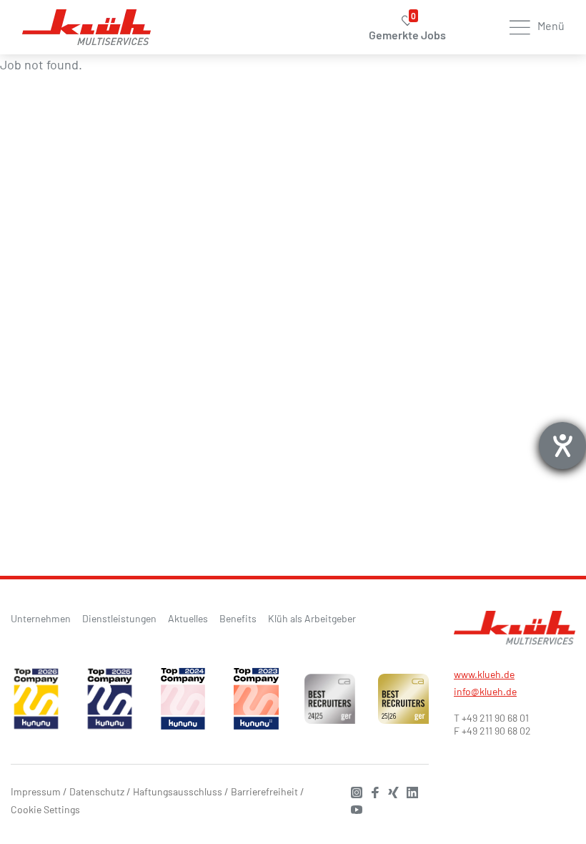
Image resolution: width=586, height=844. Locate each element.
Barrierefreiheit (264, 791)
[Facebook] (371, 791)
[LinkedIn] (408, 791)
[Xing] (390, 791)
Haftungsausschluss (177, 791)
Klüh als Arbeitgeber (312, 618)
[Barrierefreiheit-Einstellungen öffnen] (562, 445)
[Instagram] (353, 791)
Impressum (36, 791)
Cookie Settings (45, 809)
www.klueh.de (484, 674)
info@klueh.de (485, 691)
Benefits (238, 618)
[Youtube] (353, 808)
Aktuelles (188, 618)
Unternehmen (41, 618)
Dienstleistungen (119, 618)
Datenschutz (96, 791)
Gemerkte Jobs (407, 28)
